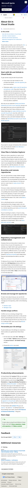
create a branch (17, 183)
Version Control (8, 17)
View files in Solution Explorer (9, 36)
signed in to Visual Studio (9, 401)
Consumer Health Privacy (7, 484)
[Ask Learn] (23, 18)
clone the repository (20, 82)
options (12, 345)
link (11, 407)
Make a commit (17, 426)
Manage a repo (7, 307)
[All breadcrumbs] (2, 18)
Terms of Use (18, 484)
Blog (19, 480)
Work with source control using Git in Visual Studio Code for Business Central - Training (13, 451)
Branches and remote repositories (10, 37)
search (3, 407)
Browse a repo (7, 305)
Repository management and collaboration (12, 39)
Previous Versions (13, 480)
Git (23, 45)
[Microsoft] (14, 15)
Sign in (25, 14)
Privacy (9, 482)
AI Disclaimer (4, 480)
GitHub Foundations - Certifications (9, 460)
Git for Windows (19, 147)
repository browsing (11, 254)
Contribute (3, 482)
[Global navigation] (1, 15)
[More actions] (26, 18)
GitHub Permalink (11, 384)
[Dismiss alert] (26, 2)
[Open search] (21, 15)
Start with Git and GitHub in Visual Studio (11, 34)
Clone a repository (16, 424)
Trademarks (3, 486)
